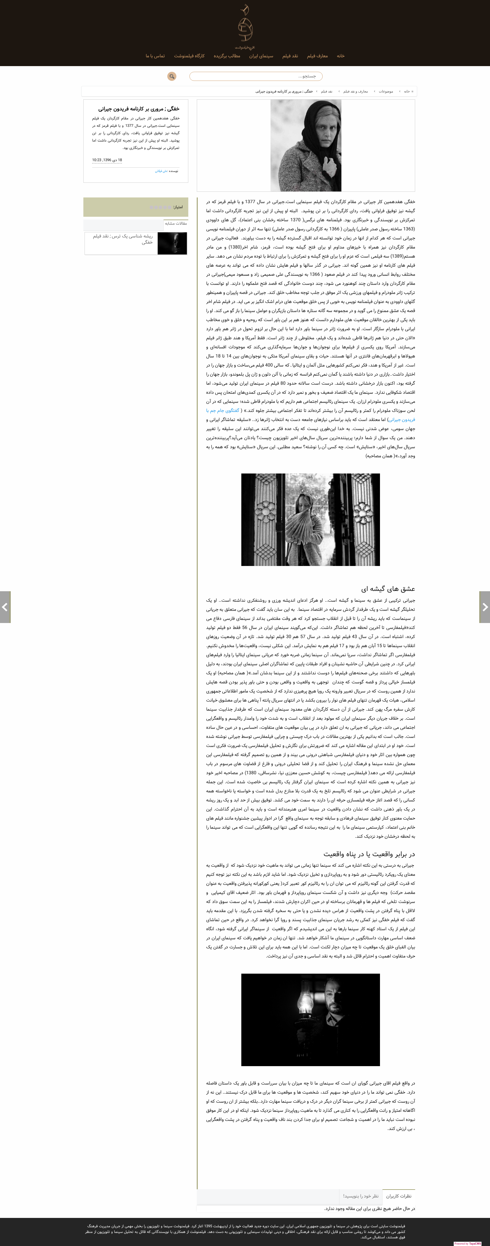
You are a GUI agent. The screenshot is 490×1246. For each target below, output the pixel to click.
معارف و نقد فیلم (355, 91)
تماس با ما (155, 56)
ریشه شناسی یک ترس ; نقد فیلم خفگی (123, 239)
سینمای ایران (261, 56)
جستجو (171, 76)
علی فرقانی (161, 171)
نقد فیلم (290, 56)
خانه (341, 56)
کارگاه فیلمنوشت (189, 56)
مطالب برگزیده (227, 56)
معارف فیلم (317, 56)
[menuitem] (340, 56)
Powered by (468, 1243)
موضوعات (386, 91)
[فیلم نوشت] (245, 22)
